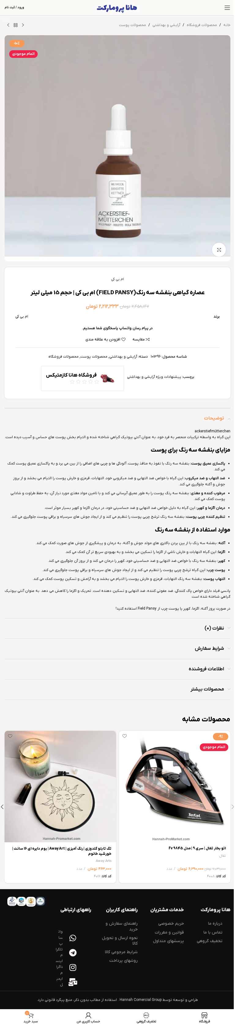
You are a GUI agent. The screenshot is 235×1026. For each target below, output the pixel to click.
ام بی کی (117, 279)
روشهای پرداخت (123, 961)
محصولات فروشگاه (202, 25)
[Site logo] (117, 7)
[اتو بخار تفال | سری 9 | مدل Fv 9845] (174, 786)
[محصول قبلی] (23, 25)
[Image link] (40, 901)
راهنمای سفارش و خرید (122, 926)
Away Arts (103, 861)
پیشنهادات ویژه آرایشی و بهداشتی (154, 376)
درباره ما (215, 923)
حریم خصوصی (171, 923)
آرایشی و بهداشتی (166, 25)
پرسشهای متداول (168, 941)
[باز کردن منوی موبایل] (227, 8)
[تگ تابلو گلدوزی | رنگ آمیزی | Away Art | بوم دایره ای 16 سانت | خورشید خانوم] (60, 786)
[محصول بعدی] (8, 25)
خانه (226, 25)
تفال (222, 856)
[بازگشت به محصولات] (15, 25)
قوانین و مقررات (169, 932)
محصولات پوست (132, 25)
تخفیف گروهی (209, 941)
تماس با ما (212, 932)
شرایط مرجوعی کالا (121, 952)
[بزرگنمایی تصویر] (219, 250)
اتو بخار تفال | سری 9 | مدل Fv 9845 (197, 848)
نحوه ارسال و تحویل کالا (120, 940)
